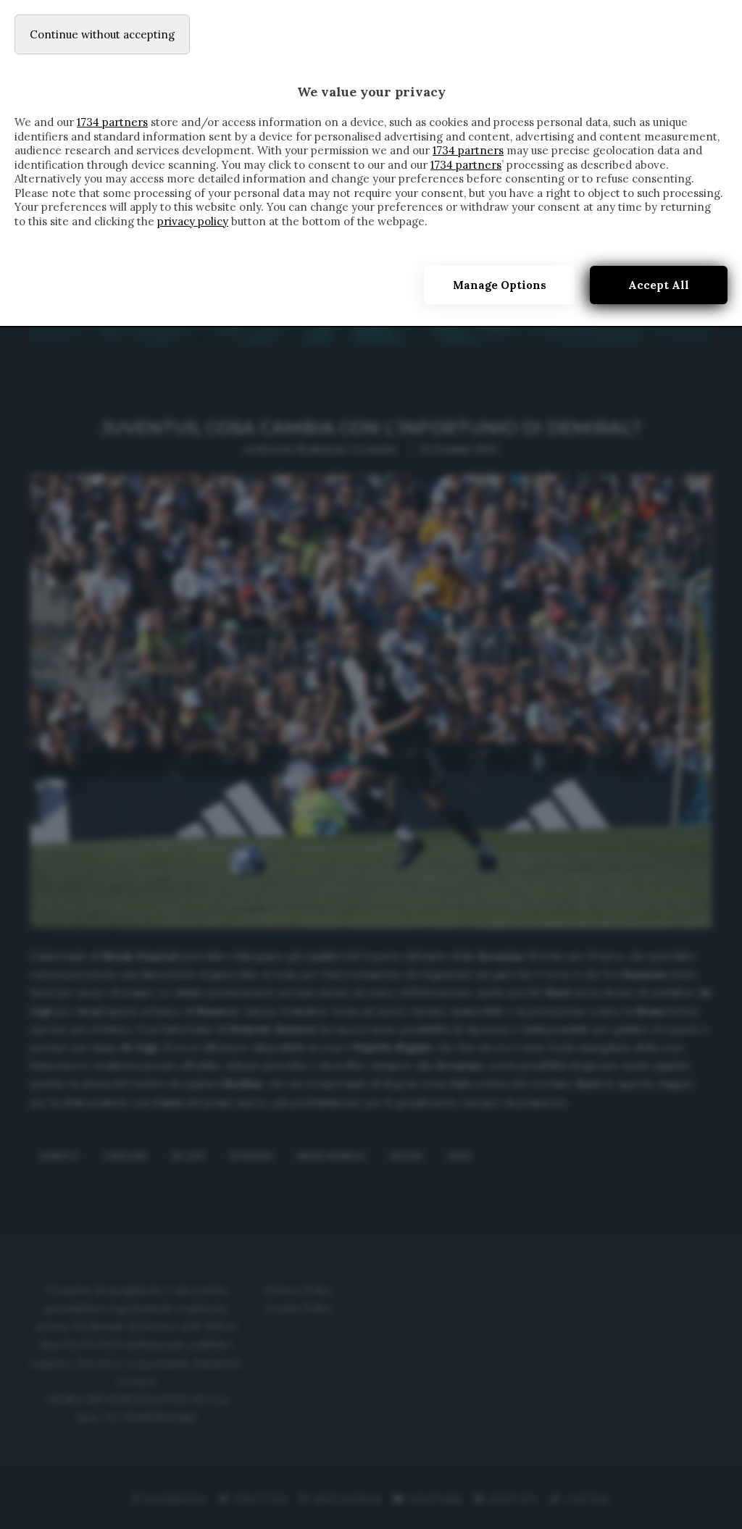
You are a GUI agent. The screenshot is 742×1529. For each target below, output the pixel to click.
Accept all (658, 285)
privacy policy (192, 221)
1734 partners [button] (112, 122)
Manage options (499, 285)
